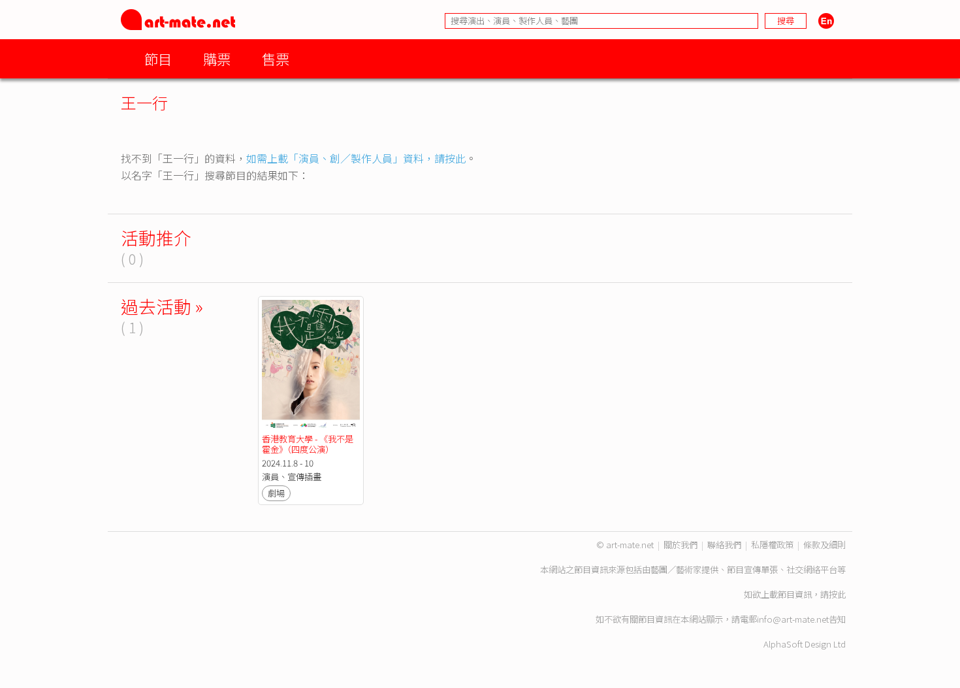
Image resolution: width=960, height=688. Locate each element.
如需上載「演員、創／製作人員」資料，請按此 (356, 158)
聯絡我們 (724, 544)
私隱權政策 (772, 544)
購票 (217, 58)
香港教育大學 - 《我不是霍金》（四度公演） (307, 444)
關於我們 (680, 544)
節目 (158, 58)
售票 (275, 58)
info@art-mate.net (793, 619)
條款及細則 (824, 544)
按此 (837, 594)
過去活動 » (162, 306)
